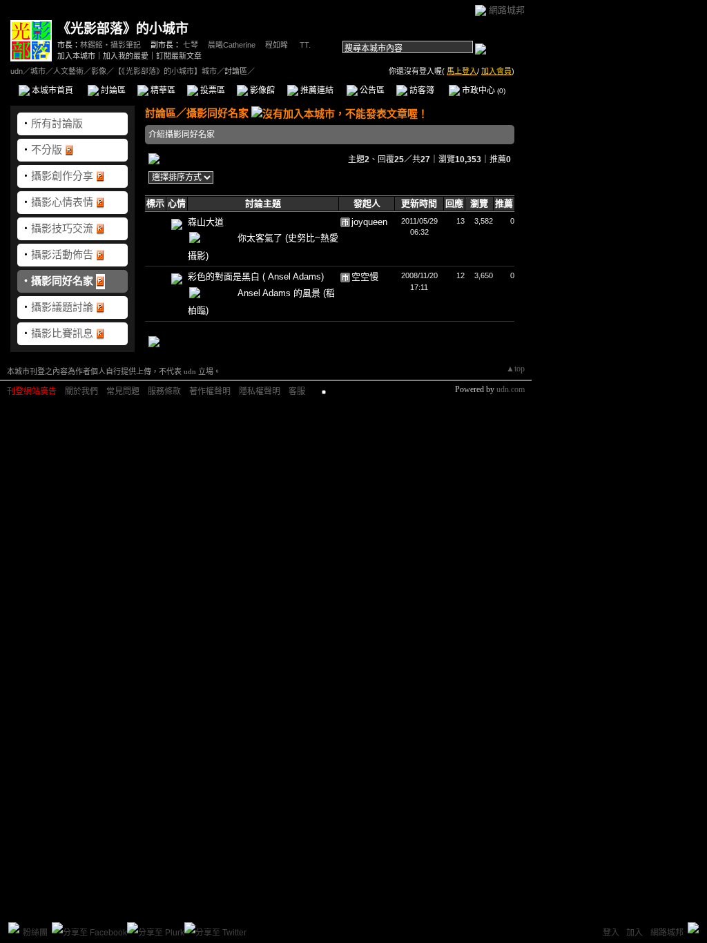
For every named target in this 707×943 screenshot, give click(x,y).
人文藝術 (68, 71)
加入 (634, 932)
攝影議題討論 (62, 307)
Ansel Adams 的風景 (280, 293)
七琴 (190, 45)
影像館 (261, 90)
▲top (515, 368)
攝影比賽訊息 (62, 333)
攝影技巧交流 (62, 228)
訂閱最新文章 (179, 56)
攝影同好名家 (62, 280)
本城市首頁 (51, 90)
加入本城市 (76, 56)
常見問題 (122, 391)
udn (16, 71)
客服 (297, 391)
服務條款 (164, 391)
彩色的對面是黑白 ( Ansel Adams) (256, 276)
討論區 (112, 90)
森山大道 (206, 222)
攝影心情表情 (62, 202)
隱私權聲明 (259, 391)
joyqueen (369, 222)
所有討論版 (57, 123)
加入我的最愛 (125, 56)
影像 (98, 71)
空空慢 (364, 276)
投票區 (211, 90)
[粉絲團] (13, 927)
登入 (611, 932)
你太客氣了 (261, 238)
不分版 (46, 149)
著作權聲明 (210, 391)
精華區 (161, 90)
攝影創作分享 (62, 176)
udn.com (510, 389)
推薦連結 (315, 90)
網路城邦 (507, 10)
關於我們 (81, 391)
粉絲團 (35, 932)
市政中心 (482, 90)
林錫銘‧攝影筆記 (110, 45)
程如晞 (276, 45)
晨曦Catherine (231, 45)
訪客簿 (420, 90)
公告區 (371, 90)
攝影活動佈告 (62, 254)
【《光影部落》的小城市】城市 (165, 71)
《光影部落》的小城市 (122, 28)
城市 (38, 71)
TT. (304, 45)
